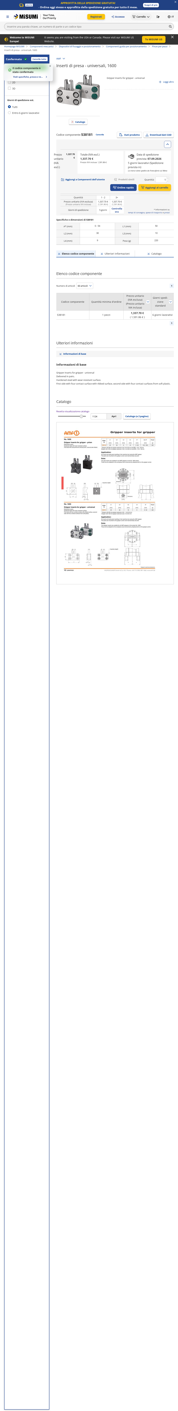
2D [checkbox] (13, 82)
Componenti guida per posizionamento (126, 46)
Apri (114, 416)
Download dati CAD (161, 134)
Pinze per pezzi (159, 46)
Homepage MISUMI (14, 46)
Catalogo (80, 121)
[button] (151, 5)
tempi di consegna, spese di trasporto (145, 212)
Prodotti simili (126, 179)
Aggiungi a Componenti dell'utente (85, 179)
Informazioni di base (74, 353)
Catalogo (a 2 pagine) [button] (136, 416)
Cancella (100, 134)
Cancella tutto (39, 59)
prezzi (167, 212)
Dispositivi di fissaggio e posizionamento (80, 46)
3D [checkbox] (13, 88)
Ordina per (148, 302)
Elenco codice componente (78, 253)
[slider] (81, 416)
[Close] (172, 37)
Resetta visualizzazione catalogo (72, 411)
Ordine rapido (125, 187)
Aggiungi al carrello (156, 187)
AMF (58, 58)
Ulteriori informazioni (117, 253)
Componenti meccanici (42, 46)
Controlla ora (117, 210)
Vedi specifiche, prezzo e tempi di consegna (29, 76)
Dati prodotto (132, 134)
